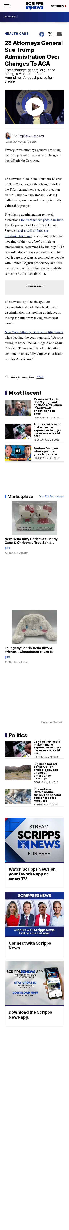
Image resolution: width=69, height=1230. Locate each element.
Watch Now (58, 6)
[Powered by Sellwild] (58, 722)
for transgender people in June (42, 219)
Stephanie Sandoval (31, 136)
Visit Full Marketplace (51, 496)
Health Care (17, 34)
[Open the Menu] (6, 6)
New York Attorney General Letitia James (34, 332)
